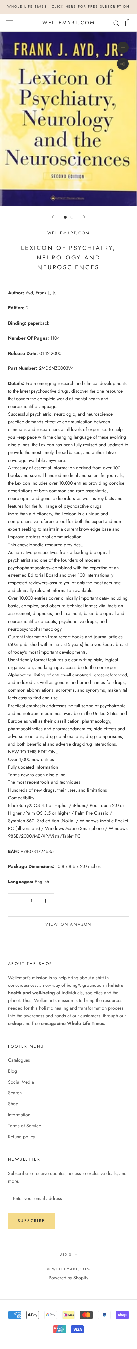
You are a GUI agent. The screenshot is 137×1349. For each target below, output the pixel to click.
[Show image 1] (65, 217)
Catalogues (19, 1060)
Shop (13, 1103)
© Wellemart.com (69, 1269)
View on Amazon (68, 924)
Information (19, 1114)
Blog (12, 1071)
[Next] (84, 216)
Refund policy (21, 1136)
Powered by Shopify (68, 1277)
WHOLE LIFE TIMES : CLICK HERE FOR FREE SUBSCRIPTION (68, 6)
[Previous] (53, 216)
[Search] (116, 22)
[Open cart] (128, 22)
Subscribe (31, 1221)
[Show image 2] (71, 217)
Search (15, 1093)
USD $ (66, 1254)
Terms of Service (24, 1125)
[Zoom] (123, 47)
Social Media (21, 1082)
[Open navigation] (9, 22)
